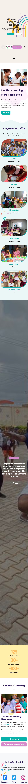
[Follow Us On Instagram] (23, 777)
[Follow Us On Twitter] (14, 777)
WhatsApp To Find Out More (15, 744)
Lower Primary (14, 238)
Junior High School (14, 290)
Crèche (14, 159)
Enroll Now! (17, 47)
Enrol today (15, 739)
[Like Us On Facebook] (5, 777)
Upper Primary (14, 264)
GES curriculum (8, 724)
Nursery (14, 184)
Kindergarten (13, 210)
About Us (6, 112)
